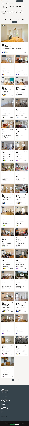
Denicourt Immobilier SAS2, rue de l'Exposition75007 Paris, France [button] (5, 391)
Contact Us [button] (3, 404)
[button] (26, 33)
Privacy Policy (22, 423)
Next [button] (17, 380)
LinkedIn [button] (3, 411)
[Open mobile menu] (27, 1)
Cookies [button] (2, 420)
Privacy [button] (2, 417)
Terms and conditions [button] (4, 416)
